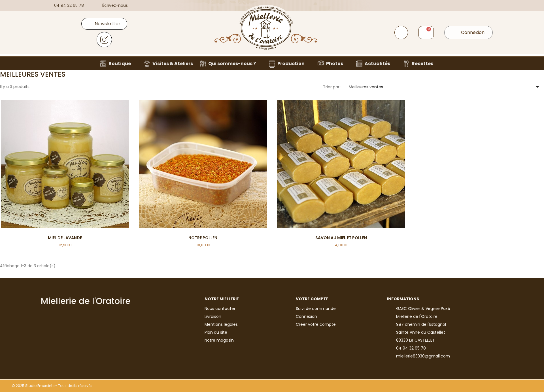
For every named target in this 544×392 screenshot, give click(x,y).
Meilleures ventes (445, 86)
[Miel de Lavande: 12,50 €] (65, 174)
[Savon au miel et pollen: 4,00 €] (341, 174)
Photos (334, 63)
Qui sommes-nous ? (232, 63)
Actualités (377, 63)
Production (291, 63)
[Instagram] (104, 39)
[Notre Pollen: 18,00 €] (203, 174)
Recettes (422, 63)
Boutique (120, 63)
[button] (401, 32)
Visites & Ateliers (172, 63)
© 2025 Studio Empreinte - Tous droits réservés (52, 385)
